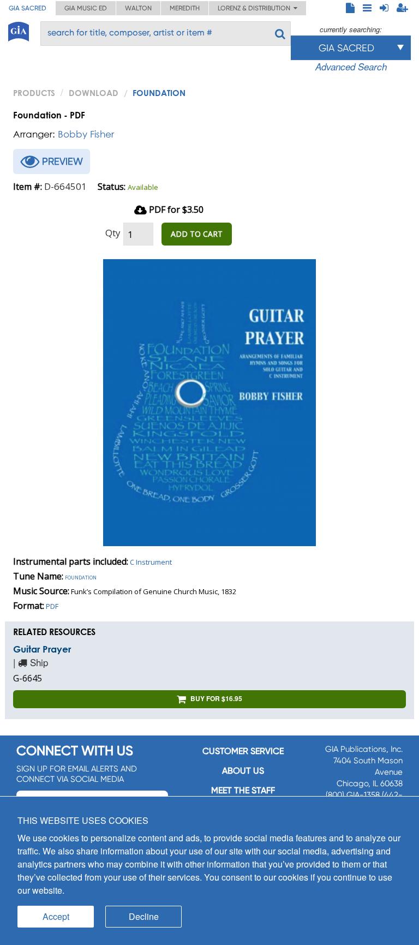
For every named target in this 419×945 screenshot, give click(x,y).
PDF (52, 606)
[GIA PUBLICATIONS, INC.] (18, 30)
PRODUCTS (34, 93)
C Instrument (151, 562)
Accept (56, 916)
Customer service (243, 751)
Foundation (81, 577)
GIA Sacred (27, 8)
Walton (138, 8)
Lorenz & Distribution (256, 8)
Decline (144, 916)
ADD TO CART (197, 234)
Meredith (185, 8)
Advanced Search (351, 66)
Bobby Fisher (86, 134)
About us (243, 770)
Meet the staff (243, 790)
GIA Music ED (85, 8)
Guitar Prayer (42, 649)
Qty (113, 232)
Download (93, 93)
